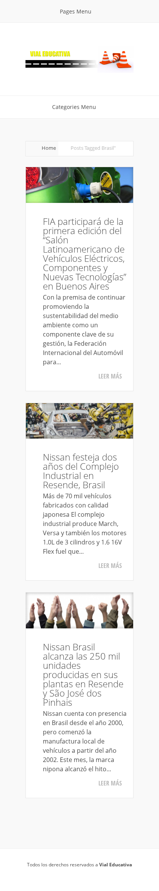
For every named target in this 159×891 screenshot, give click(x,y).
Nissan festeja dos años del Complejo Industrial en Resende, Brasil (81, 471)
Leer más (110, 376)
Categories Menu (74, 107)
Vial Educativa (115, 864)
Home (49, 147)
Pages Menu (75, 11)
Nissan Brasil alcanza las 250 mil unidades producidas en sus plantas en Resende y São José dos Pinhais (83, 674)
